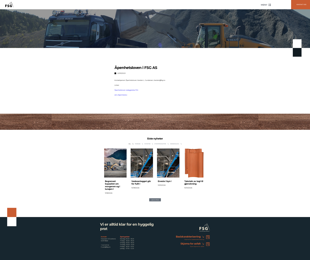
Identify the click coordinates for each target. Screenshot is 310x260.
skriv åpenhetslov (120, 95)
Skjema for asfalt (191, 243)
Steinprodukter (160, 144)
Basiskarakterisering (188, 236)
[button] (155, 199)
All (130, 144)
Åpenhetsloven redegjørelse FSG (126, 90)
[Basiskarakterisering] (208, 237)
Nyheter (147, 144)
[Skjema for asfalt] (208, 244)
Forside (137, 144)
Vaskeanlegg (174, 144)
